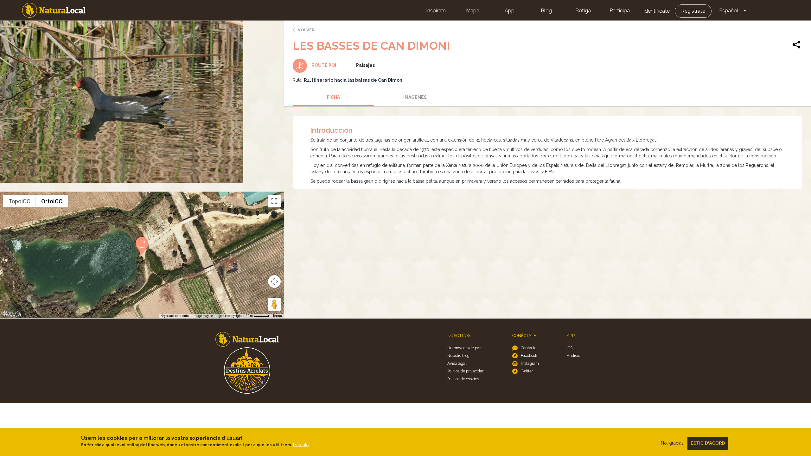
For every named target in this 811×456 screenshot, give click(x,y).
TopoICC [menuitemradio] (19, 201)
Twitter (527, 371)
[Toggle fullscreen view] (274, 201)
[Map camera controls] (274, 281)
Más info (301, 444)
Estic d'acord (708, 443)
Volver (306, 30)
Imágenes (415, 97)
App (509, 11)
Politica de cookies (463, 379)
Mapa (472, 11)
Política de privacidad (465, 371)
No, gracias (672, 443)
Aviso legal (456, 363)
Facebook (529, 355)
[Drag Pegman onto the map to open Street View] (274, 304)
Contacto (528, 347)
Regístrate (693, 11)
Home (54, 10)
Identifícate (656, 11)
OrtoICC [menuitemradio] (51, 201)
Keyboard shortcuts (175, 316)
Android (573, 355)
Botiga (583, 11)
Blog (546, 11)
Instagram (530, 363)
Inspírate (436, 11)
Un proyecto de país (464, 347)
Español (728, 11)
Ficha (333, 97)
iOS (569, 347)
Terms (277, 316)
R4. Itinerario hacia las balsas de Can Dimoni (354, 80)
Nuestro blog (458, 355)
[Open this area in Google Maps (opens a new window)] (12, 314)
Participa (620, 11)
